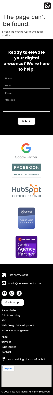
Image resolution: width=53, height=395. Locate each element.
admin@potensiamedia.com (24, 283)
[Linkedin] (19, 293)
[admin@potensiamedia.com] (3, 283)
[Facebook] (4, 293)
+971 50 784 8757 (18, 275)
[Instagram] (12, 293)
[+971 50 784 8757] (3, 275)
